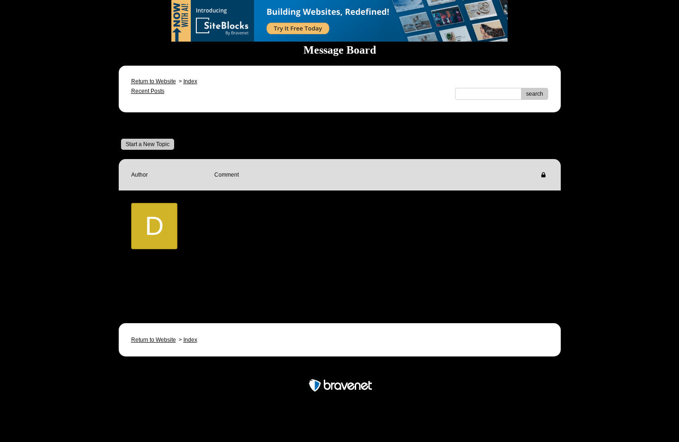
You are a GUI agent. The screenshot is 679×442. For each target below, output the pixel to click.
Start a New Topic (148, 144)
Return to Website (153, 81)
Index (190, 81)
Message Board (157, 125)
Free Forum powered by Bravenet (339, 369)
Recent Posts (147, 91)
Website (273, 288)
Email (235, 288)
